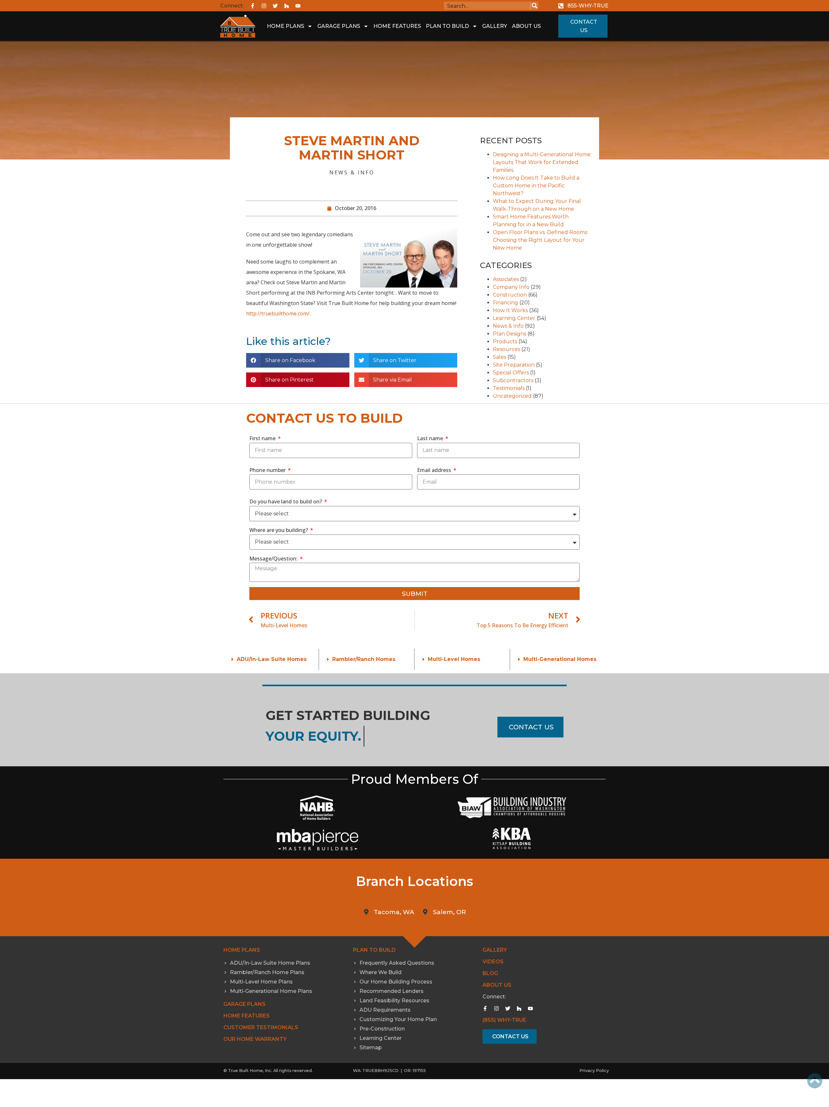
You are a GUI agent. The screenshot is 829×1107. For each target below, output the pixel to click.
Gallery (494, 26)
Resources (506, 349)
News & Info (351, 172)
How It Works (510, 310)
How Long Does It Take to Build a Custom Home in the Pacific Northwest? (536, 185)
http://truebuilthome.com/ (278, 313)
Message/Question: (274, 558)
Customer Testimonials (260, 1027)
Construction (510, 295)
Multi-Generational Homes (559, 659)
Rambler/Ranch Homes (363, 659)
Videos (493, 962)
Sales (499, 357)
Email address (434, 470)
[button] (297, 360)
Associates (506, 279)
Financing (505, 303)
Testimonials (509, 388)
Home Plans (285, 26)
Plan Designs (509, 334)
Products (505, 341)
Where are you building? (279, 530)
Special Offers (511, 373)
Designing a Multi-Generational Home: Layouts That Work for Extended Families (542, 162)
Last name (430, 438)
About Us (526, 26)
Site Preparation (514, 365)
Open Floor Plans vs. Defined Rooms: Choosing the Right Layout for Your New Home (540, 240)
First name (263, 438)
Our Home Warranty (255, 1039)
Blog (490, 973)
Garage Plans (338, 26)
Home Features (397, 26)
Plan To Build (447, 26)
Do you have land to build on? (286, 501)
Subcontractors (513, 380)
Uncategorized (512, 396)
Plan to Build (374, 950)
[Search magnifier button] (534, 6)
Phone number (268, 470)
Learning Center (514, 318)
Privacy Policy (594, 1070)
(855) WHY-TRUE (504, 1020)
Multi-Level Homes (454, 659)
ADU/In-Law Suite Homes (272, 659)
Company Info (511, 287)
